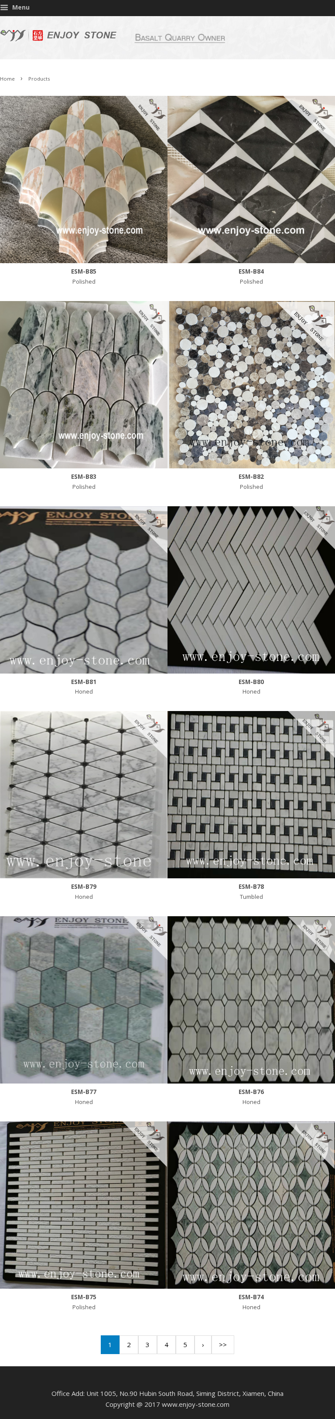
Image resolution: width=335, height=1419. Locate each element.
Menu (20, 7)
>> (223, 1344)
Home (7, 78)
